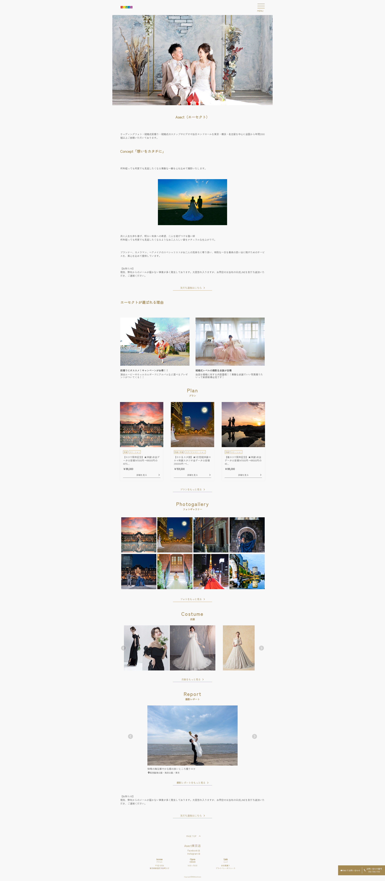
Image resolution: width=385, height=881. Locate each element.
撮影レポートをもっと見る (191, 782)
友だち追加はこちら (191, 287)
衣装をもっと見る (191, 679)
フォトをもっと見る (191, 599)
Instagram (192, 853)
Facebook (193, 850)
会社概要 (224, 865)
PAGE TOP (191, 836)
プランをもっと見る (191, 489)
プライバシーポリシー (225, 868)
